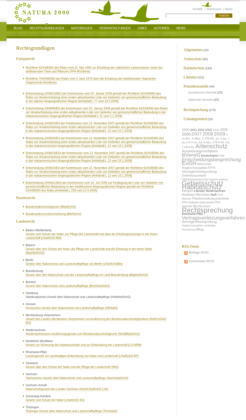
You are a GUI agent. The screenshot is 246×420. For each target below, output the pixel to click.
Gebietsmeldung (218, 179)
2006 (186, 134)
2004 (216, 130)
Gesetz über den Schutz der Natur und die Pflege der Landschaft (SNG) (72, 367)
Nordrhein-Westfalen (196, 194)
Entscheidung (35, 93)
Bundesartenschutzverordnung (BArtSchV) (53, 214)
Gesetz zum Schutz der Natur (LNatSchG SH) (55, 400)
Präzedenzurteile (196, 86)
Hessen (187, 191)
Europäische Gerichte (202, 92)
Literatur (190, 77)
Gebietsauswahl (194, 175)
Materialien (81, 28)
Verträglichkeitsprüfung (199, 222)
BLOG (18, 28)
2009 (219, 133)
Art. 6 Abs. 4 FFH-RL (211, 142)
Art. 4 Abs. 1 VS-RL (200, 138)
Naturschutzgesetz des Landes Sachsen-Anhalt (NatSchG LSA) (67, 389)
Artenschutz (193, 59)
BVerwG (191, 155)
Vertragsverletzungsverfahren (213, 217)
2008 (208, 133)
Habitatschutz (194, 68)
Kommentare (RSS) (201, 261)
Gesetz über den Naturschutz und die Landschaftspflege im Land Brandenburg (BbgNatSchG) (87, 275)
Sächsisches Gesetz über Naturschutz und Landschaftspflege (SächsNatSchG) (77, 378)
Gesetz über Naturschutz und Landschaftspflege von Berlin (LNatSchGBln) (74, 264)
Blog (200, 229)
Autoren (161, 28)
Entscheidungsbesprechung (211, 159)
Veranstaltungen (114, 28)
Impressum (214, 9)
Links (142, 28)
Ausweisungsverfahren (200, 151)
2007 (196, 133)
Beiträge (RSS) (199, 252)
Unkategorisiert (195, 119)
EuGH (189, 163)
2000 (186, 130)
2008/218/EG (53, 93)
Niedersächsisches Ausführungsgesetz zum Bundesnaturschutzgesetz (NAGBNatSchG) (83, 334)
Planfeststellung (203, 198)
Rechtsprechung (196, 110)
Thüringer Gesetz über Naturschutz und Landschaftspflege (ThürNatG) (71, 411)
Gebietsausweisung (195, 179)
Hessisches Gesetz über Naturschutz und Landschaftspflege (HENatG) (72, 308)
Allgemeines (193, 50)
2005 (224, 130)
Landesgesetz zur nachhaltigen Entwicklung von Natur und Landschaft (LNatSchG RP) (82, 356)
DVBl (221, 155)
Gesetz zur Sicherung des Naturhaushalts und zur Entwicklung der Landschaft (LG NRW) (83, 345)
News (228, 9)
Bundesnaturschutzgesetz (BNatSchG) (51, 206)
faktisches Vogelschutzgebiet (196, 166)
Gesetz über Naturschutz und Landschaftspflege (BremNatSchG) (68, 286)
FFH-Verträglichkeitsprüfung (199, 169)
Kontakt (198, 9)
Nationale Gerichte (200, 99)
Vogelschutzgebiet (192, 225)
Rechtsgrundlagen (47, 28)
